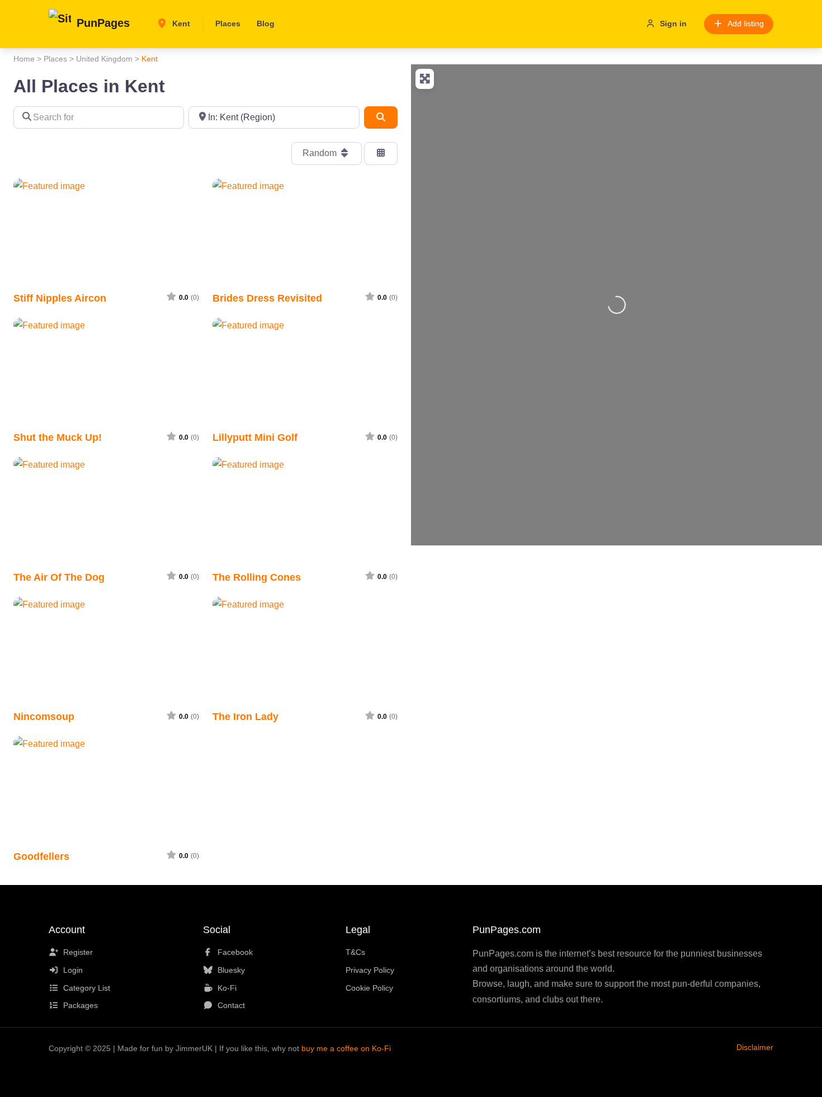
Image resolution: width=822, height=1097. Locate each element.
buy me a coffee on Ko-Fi (346, 1048)
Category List (86, 987)
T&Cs (355, 952)
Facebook (235, 952)
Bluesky (231, 970)
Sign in (673, 23)
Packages (80, 1005)
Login (73, 970)
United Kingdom (104, 58)
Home (24, 58)
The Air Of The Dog (59, 577)
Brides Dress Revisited (267, 298)
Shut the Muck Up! (57, 437)
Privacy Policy (370, 970)
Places (227, 23)
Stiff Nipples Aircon (59, 298)
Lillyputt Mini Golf (254, 437)
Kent (180, 23)
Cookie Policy (369, 987)
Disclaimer (754, 1047)
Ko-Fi (227, 987)
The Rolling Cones (256, 577)
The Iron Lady (245, 716)
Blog (266, 23)
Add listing (745, 23)
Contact (231, 1005)
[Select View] (381, 153)
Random (321, 153)
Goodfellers (41, 856)
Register (78, 952)
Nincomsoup (43, 716)
